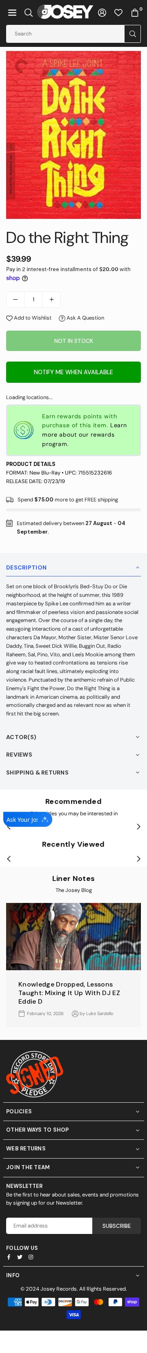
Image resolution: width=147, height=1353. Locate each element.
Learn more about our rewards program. (84, 435)
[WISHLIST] (118, 12)
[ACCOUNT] (102, 12)
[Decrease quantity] (15, 299)
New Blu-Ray (44, 472)
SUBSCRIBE (116, 1226)
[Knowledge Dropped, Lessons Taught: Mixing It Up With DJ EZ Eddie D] (73, 936)
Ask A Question (84, 317)
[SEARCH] (28, 12)
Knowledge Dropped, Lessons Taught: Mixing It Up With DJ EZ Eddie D (69, 993)
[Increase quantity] (51, 299)
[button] (12, 12)
